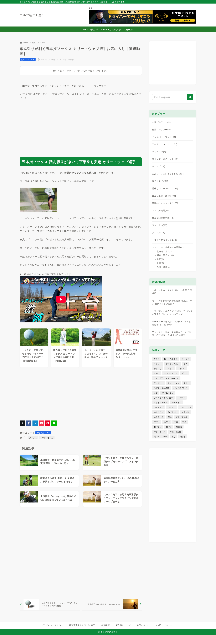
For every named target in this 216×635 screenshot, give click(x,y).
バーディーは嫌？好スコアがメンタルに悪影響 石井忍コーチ (171, 323)
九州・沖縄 (163, 266)
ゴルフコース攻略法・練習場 (168, 247)
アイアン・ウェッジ (164, 144)
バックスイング (180, 387)
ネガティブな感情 (161, 387)
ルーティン (176, 402)
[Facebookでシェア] (28, 423)
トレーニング (173, 383)
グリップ (158, 166)
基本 (170, 417)
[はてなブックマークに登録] (35, 423)
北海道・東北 (165, 251)
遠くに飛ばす (160, 180)
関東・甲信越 (165, 255)
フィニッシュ (168, 392)
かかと (157, 358)
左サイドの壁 (181, 417)
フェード (181, 397)
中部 (160, 259)
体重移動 (185, 412)
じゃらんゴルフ (170, 358)
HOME (26, 42)
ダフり (184, 373)
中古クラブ (158, 412)
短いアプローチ (160, 436)
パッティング (160, 151)
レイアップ (158, 407)
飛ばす (183, 436)
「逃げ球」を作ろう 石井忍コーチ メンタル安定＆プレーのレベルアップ (172, 312)
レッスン (171, 407)
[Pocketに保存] (41, 423)
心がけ (167, 421)
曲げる (169, 426)
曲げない (157, 426)
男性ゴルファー (162, 129)
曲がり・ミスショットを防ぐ (168, 173)
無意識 (179, 426)
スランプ (182, 368)
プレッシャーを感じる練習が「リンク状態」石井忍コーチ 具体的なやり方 (171, 333)
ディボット (158, 383)
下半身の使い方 (46, 437)
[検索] (190, 97)
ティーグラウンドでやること (166, 378)
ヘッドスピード (160, 402)
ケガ (185, 363)
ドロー (186, 383)
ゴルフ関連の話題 (163, 217)
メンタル (158, 232)
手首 (176, 421)
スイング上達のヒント (165, 158)
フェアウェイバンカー (163, 397)
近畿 (160, 262)
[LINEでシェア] (54, 423)
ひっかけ (185, 358)
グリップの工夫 (172, 363)
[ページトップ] (209, 628)
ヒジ (156, 392)
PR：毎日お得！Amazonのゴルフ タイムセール (108, 29)
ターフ (157, 373)
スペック (170, 368)
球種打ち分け (175, 431)
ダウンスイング (170, 373)
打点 (184, 421)
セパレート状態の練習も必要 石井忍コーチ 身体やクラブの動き (172, 302)
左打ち (157, 421)
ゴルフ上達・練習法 (164, 195)
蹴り (173, 436)
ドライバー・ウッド (164, 136)
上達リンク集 (185, 407)
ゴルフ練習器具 (162, 210)
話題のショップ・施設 (165, 203)
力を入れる (158, 417)
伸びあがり (172, 412)
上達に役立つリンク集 (164, 239)
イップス (157, 363)
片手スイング (159, 431)
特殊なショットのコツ (165, 188)
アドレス (33, 437)
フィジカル (159, 225)
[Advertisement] (81, 125)
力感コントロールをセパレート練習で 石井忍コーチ (172, 292)
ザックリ (157, 368)
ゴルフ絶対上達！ (32, 15)
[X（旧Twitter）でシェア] (22, 423)
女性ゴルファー (38, 42)
